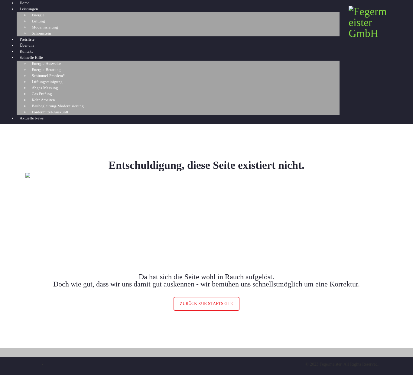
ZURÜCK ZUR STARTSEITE (206, 303)
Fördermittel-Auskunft (50, 112)
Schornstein (41, 33)
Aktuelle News (32, 118)
